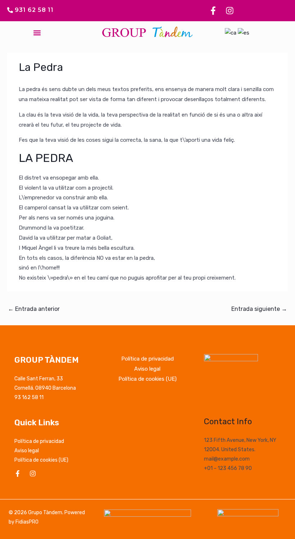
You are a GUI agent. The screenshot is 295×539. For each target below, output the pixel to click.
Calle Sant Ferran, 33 (38, 379)
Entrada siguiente (259, 308)
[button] (37, 33)
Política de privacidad (39, 441)
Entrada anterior (34, 308)
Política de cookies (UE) (41, 460)
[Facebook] (17, 473)
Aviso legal (26, 451)
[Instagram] (33, 473)
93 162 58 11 (29, 397)
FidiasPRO (26, 522)
